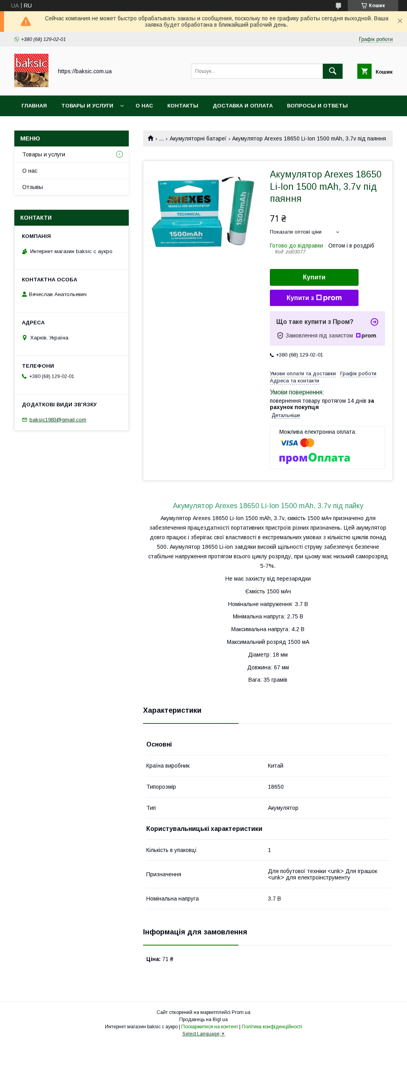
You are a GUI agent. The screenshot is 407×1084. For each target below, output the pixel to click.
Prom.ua (241, 1012)
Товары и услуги (87, 106)
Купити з (300, 297)
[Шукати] (333, 71)
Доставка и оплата (243, 106)
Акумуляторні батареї (198, 138)
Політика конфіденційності (272, 1026)
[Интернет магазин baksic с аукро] (31, 85)
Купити (314, 277)
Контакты (182, 106)
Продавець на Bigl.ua (203, 1019)
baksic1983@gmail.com (57, 420)
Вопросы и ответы (317, 106)
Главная (34, 106)
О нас (144, 106)
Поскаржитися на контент (209, 1026)
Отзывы (32, 187)
